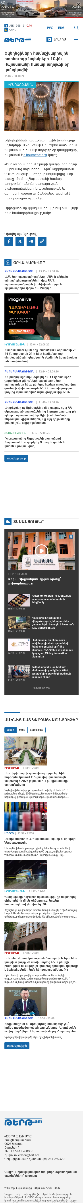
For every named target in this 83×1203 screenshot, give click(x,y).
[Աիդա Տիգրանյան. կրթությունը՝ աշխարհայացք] (41, 551)
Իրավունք (11, 767)
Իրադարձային (20, 85)
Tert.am (17, 39)
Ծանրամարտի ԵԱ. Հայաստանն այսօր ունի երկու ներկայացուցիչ (40, 840)
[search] (76, 27)
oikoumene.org (35, 155)
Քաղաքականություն (19, 271)
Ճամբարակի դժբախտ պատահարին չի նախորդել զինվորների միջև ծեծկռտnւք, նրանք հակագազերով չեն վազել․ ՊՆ (40, 900)
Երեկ (22, 729)
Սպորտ (9, 833)
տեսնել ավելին (17, 1045)
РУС (50, 27)
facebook (8, 241)
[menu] (76, 39)
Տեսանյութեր (28, 521)
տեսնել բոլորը (16, 458)
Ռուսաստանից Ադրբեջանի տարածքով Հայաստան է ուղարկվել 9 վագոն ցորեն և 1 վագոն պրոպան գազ (36, 442)
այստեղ (30, 1175)
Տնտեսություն (15, 433)
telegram (31, 241)
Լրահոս (60, 39)
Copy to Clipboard (42, 241)
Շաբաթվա (36, 729)
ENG (61, 27)
